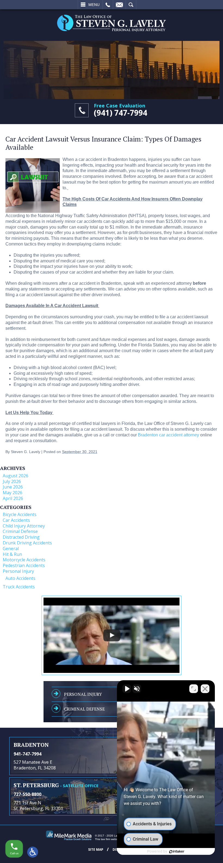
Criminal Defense (20, 531)
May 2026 (12, 493)
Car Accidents (16, 520)
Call (108, 4)
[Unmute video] (126, 688)
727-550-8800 (27, 794)
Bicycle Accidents (19, 514)
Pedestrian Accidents (24, 565)
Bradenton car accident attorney (168, 435)
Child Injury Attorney (24, 526)
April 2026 (13, 498)
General (11, 549)
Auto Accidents (20, 578)
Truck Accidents (19, 587)
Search (131, 4)
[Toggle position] (193, 688)
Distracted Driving (21, 537)
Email (119, 4)
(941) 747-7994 (120, 112)
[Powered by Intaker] (177, 851)
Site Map (95, 849)
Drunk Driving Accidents (27, 543)
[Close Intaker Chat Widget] (205, 688)
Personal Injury (18, 571)
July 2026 (12, 481)
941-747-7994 (27, 754)
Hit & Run (12, 554)
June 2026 (13, 487)
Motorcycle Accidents (24, 560)
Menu (94, 4)
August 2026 (15, 476)
